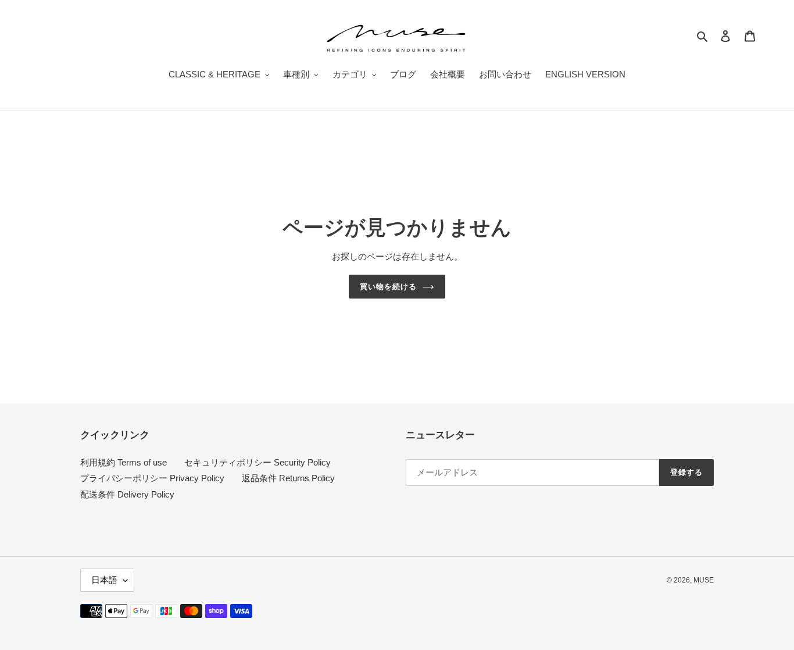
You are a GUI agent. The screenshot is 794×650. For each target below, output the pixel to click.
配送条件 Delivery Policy (127, 494)
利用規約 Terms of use (123, 462)
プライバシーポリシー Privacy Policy (152, 478)
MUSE (703, 580)
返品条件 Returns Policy (288, 478)
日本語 (104, 580)
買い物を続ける (388, 286)
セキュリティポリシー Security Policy (257, 462)
